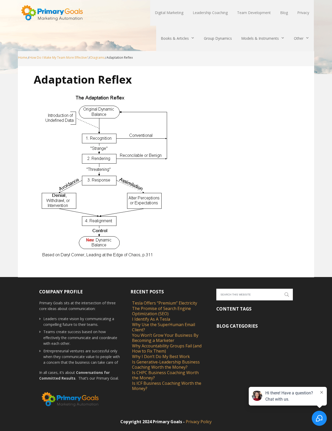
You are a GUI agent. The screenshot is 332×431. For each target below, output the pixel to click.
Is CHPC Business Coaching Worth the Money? (165, 375)
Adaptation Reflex (83, 79)
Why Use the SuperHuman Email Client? (163, 327)
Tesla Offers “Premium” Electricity (164, 303)
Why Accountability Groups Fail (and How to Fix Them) (167, 348)
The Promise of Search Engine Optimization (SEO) (161, 311)
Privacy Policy (199, 422)
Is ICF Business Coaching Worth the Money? (166, 385)
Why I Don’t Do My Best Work (161, 356)
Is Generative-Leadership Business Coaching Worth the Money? (166, 364)
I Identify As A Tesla (151, 319)
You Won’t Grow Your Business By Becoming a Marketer (165, 337)
